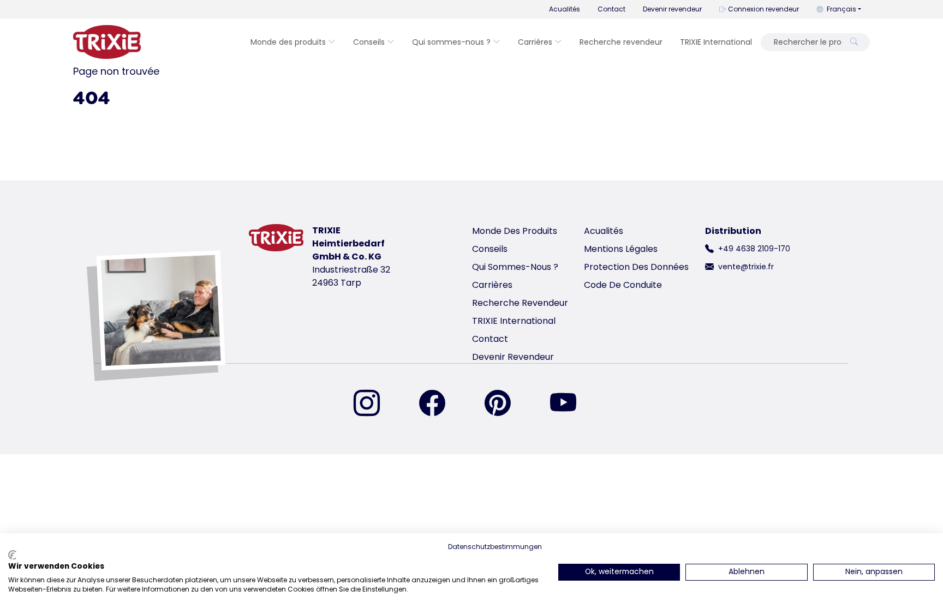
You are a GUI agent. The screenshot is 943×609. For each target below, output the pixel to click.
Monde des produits (288, 42)
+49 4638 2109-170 (754, 248)
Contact (611, 9)
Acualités (564, 9)
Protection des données (636, 267)
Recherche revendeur (621, 42)
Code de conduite (623, 285)
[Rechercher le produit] (854, 42)
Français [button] (841, 9)
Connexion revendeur (763, 9)
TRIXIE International (716, 42)
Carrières (535, 42)
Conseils (369, 42)
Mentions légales (621, 249)
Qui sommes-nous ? (451, 42)
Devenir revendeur (672, 9)
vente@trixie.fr (746, 266)
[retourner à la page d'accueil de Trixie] (107, 42)
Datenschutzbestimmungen (495, 546)
